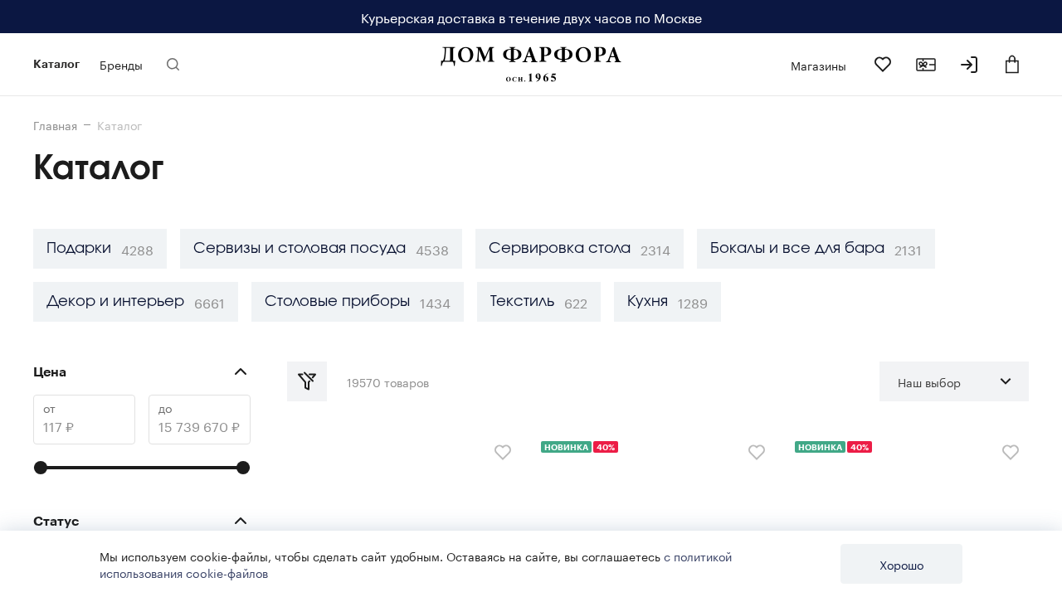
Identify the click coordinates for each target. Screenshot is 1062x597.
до (165, 407)
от (49, 407)
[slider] (40, 467)
